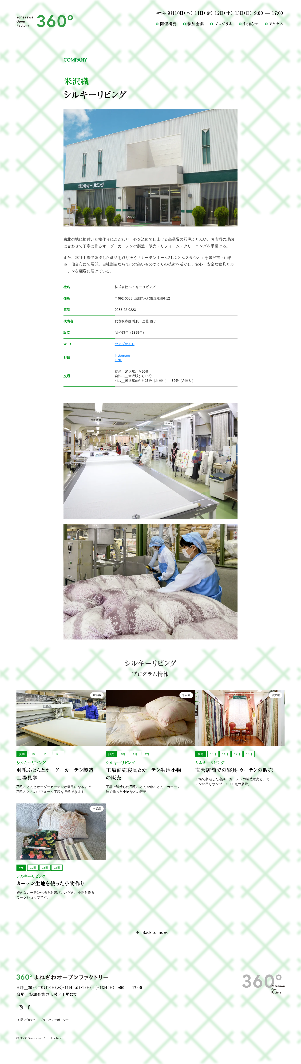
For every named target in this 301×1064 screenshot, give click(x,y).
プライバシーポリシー (54, 1019)
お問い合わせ (26, 1019)
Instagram (122, 355)
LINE (118, 360)
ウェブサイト (125, 344)
